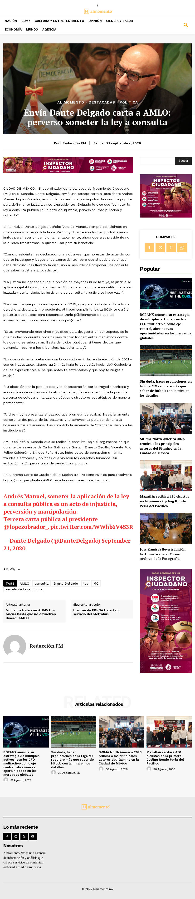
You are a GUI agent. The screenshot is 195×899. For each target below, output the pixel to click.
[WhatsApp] (182, 247)
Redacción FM (74, 143)
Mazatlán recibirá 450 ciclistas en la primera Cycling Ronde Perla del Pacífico (164, 501)
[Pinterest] (171, 247)
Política (129, 102)
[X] (160, 247)
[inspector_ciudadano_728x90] (68, 172)
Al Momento (70, 102)
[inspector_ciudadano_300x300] (166, 216)
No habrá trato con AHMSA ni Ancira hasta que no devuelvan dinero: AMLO (31, 614)
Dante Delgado (66, 583)
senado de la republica (23, 589)
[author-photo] (6, 780)
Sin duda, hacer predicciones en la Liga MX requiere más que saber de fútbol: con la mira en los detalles (166, 388)
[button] (171, 25)
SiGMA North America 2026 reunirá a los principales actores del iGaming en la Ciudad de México (162, 446)
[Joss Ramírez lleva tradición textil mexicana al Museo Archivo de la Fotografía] (166, 528)
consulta (41, 583)
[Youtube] (33, 836)
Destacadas (102, 102)
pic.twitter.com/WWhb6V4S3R (91, 526)
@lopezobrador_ (25, 526)
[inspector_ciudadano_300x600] (166, 671)
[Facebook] (149, 247)
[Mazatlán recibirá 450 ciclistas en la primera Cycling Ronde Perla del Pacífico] (166, 475)
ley (85, 583)
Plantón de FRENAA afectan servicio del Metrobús (96, 612)
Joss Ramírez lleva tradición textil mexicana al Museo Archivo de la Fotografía (162, 554)
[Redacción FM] (14, 646)
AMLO (24, 583)
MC (95, 583)
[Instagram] (15, 836)
